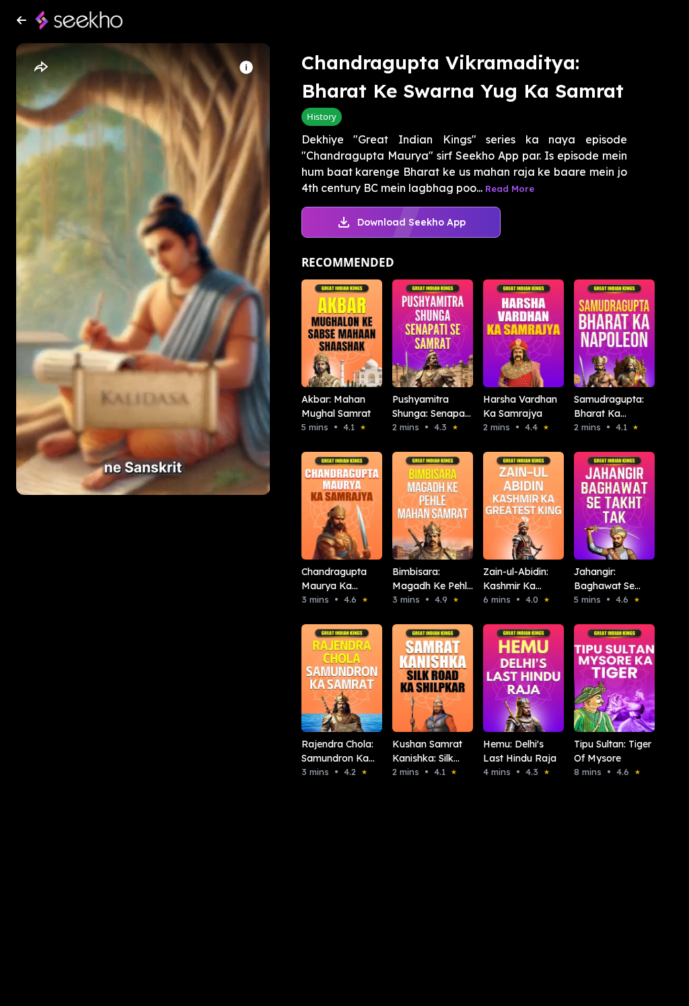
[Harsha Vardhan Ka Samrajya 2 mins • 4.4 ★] (509, 333)
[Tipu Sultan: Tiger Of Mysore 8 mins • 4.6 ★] (600, 678)
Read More (509, 188)
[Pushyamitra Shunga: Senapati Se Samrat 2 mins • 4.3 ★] (418, 333)
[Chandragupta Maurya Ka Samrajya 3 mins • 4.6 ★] (328, 506)
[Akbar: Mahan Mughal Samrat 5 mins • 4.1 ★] (328, 333)
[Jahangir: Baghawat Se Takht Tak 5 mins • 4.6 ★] (600, 506)
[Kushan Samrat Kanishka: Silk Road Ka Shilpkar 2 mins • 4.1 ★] (418, 678)
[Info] (246, 67)
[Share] (40, 67)
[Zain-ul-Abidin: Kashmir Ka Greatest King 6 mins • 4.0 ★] (509, 506)
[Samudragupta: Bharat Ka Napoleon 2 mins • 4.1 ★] (600, 333)
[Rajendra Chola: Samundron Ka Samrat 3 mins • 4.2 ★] (328, 678)
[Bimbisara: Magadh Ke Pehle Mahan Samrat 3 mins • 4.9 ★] (418, 506)
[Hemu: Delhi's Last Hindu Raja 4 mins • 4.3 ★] (509, 678)
